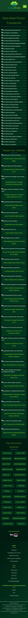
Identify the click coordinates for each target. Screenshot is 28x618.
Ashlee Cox (20, 507)
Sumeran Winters (20, 496)
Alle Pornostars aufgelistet (14, 558)
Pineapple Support (14, 595)
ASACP (14, 590)
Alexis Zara (7, 507)
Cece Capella (20, 502)
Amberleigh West (19, 464)
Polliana (7, 491)
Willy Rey (21, 486)
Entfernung (14, 573)
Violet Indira (7, 513)
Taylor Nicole (20, 513)
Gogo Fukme (6, 496)
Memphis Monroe (20, 458)
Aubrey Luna (21, 480)
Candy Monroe (21, 469)
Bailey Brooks (6, 458)
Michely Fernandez (19, 518)
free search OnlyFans (14, 531)
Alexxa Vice (7, 453)
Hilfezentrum (14, 570)
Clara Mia (21, 491)
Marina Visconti (7, 469)
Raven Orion (8, 486)
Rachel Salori (7, 480)
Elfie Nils (6, 518)
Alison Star (6, 464)
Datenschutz (14, 578)
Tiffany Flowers (20, 475)
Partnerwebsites (14, 561)
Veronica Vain (8, 524)
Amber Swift (21, 453)
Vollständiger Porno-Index (14, 553)
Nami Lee (6, 475)
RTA (14, 592)
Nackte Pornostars (14, 555)
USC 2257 (14, 575)
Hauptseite (14, 550)
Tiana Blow (6, 502)
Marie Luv (21, 524)
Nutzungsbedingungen (14, 581)
